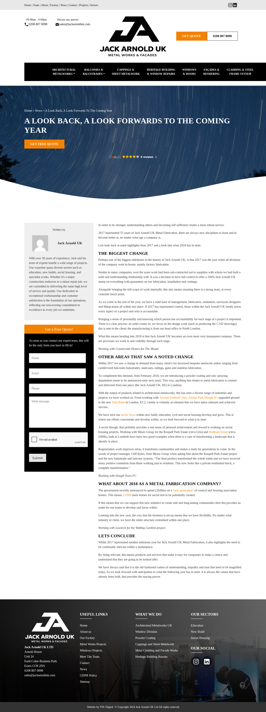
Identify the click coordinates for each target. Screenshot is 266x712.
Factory (54, 5)
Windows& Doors (189, 71)
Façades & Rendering (211, 71)
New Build (197, 631)
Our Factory (87, 638)
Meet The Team (89, 656)
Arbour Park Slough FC (203, 397)
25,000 (127, 495)
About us (85, 631)
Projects (83, 5)
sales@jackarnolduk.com (74, 24)
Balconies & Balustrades (93, 71)
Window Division (146, 631)
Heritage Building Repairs (151, 656)
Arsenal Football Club (173, 397)
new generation (183, 490)
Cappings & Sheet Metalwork (126, 71)
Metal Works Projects (93, 644)
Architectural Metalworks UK (153, 625)
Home (27, 5)
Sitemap (85, 681)
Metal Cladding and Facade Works (156, 650)
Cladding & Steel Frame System (240, 71)
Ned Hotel (118, 402)
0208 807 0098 (38, 24)
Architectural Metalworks (64, 71)
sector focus (128, 414)
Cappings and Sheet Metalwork (154, 644)
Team (36, 5)
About (44, 5)
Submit (37, 458)
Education (197, 625)
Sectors (94, 5)
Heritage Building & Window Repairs (161, 71)
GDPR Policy (88, 675)
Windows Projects (91, 650)
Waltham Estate (218, 432)
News (64, 5)
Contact (73, 5)
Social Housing (200, 638)
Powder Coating (145, 638)
